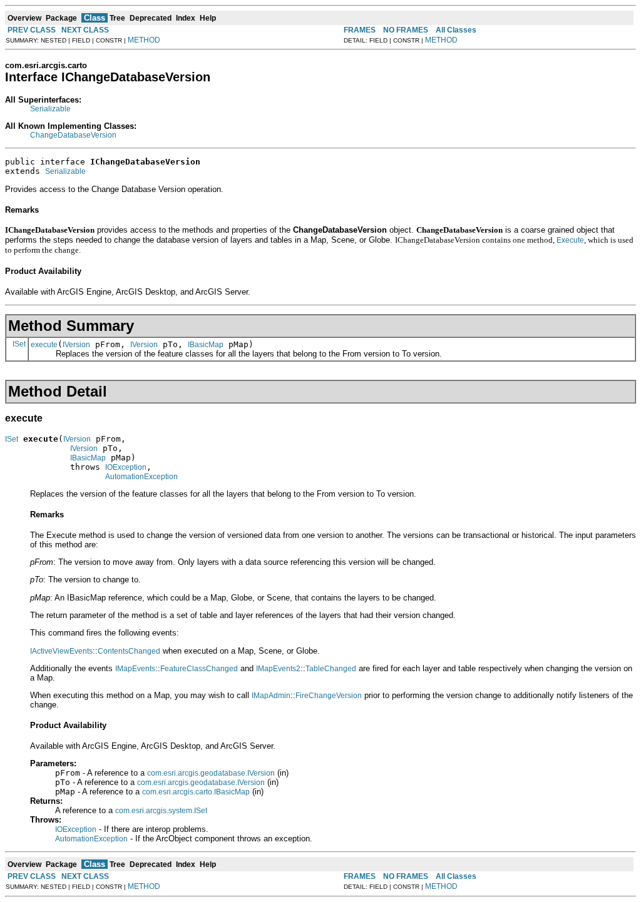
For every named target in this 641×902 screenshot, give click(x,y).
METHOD (144, 40)
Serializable (50, 108)
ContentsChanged (129, 651)
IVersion (76, 344)
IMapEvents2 (278, 668)
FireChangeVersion (328, 695)
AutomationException (141, 476)
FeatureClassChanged (199, 668)
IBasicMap (205, 344)
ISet (19, 344)
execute (44, 344)
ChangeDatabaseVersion (73, 135)
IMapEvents (135, 668)
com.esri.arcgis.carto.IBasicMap (196, 792)
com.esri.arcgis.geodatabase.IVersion (211, 773)
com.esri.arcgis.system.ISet (161, 810)
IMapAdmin (271, 695)
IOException (125, 467)
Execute (570, 240)
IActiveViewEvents (61, 651)
